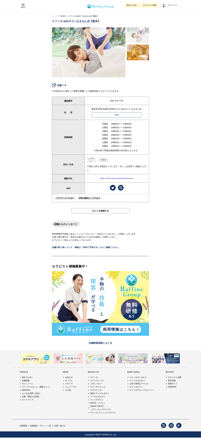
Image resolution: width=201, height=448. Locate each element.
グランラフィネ (97, 380)
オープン (69, 380)
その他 (68, 390)
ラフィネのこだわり (138, 377)
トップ (54, 16)
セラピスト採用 (149, 5)
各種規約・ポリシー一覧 (40, 426)
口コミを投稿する (100, 211)
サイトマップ (27, 400)
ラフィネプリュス (98, 387)
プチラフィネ (96, 390)
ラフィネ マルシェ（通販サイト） (36, 387)
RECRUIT (170, 372)
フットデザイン (97, 400)
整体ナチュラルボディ (99, 393)
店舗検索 (63, 16)
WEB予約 (26, 390)
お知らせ (69, 377)
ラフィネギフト (136, 387)
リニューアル (71, 387)
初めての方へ (132, 5)
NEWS (65, 372)
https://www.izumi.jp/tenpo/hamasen (116, 178)
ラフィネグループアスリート (141, 390)
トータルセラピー (98, 396)
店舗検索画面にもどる (100, 343)
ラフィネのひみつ (137, 380)
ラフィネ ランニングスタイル (103, 413)
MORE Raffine (133, 372)
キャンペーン (27, 384)
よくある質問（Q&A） (31, 393)
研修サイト (173, 384)
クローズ (69, 384)
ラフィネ (94, 377)
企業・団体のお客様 (30, 396)
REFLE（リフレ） (98, 403)
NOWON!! (172, 387)
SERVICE (24, 372)
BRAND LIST (93, 372)
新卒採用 (172, 380)
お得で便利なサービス (139, 384)
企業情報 (23, 426)
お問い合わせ (59, 426)
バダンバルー (96, 384)
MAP (117, 115)
